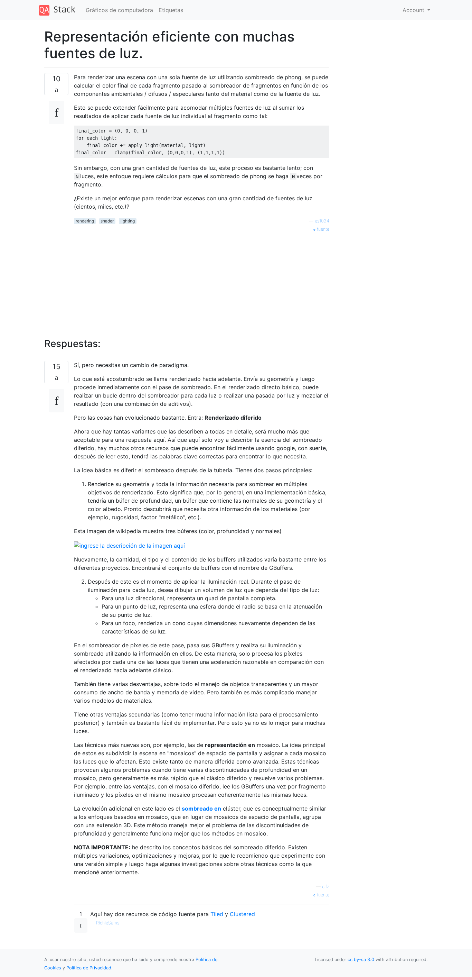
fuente (322, 229)
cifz (325, 886)
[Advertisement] (201, 281)
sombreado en (201, 808)
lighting (128, 220)
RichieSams (107, 922)
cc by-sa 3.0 (361, 959)
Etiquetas (171, 10)
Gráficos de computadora (119, 10)
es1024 (322, 220)
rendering (85, 220)
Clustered (242, 914)
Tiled (216, 914)
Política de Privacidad (88, 967)
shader (107, 220)
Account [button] (414, 10)
